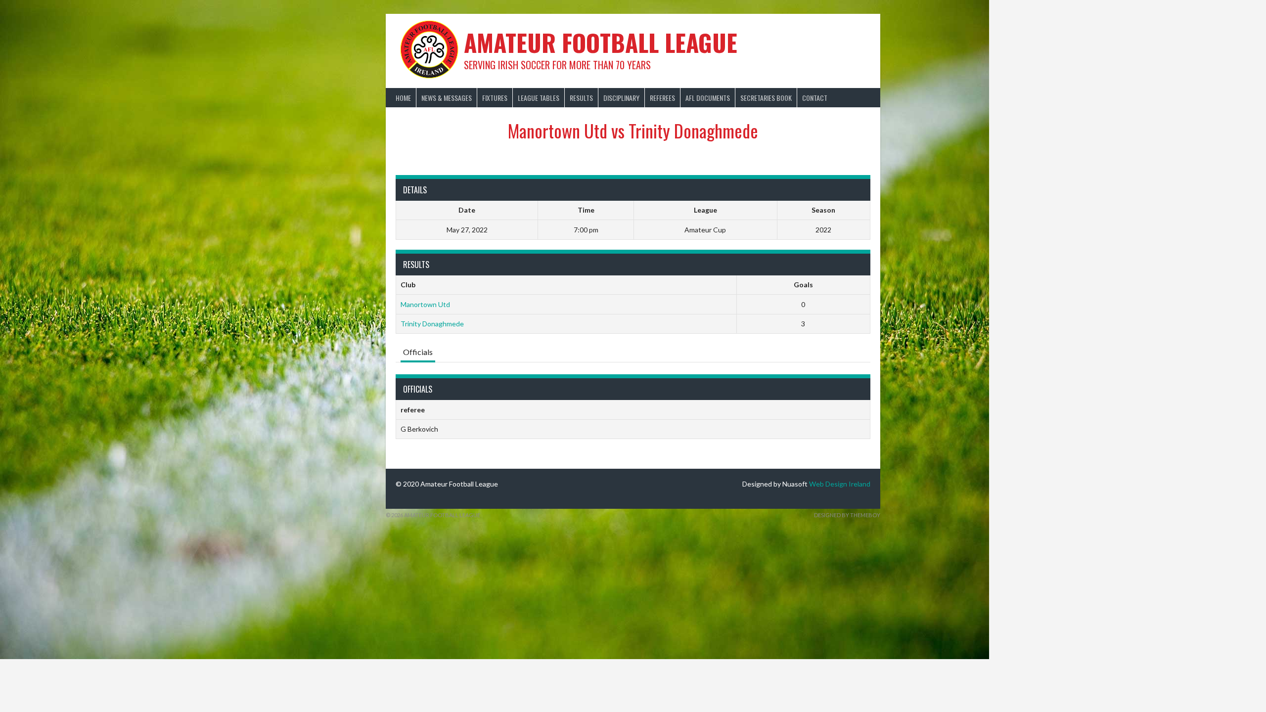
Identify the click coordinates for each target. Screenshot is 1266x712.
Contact (814, 97)
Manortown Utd (425, 304)
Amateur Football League (600, 42)
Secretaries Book (766, 97)
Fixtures (494, 97)
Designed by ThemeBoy (847, 515)
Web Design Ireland (839, 484)
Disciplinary (621, 97)
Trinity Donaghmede (432, 323)
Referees (662, 97)
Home (403, 97)
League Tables (538, 97)
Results (581, 97)
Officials (418, 351)
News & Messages (446, 97)
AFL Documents (707, 97)
